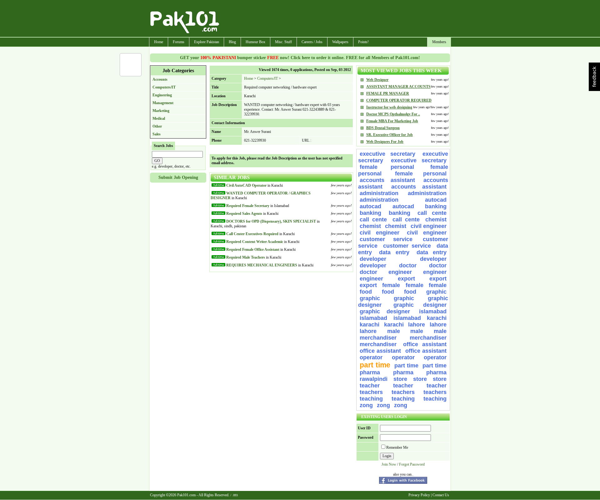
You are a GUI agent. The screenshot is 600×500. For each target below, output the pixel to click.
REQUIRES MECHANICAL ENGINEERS (261, 265)
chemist (436, 219)
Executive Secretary (387, 154)
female (391, 285)
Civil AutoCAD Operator (246, 185)
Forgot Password (412, 464)
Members (439, 42)
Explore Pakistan (206, 42)
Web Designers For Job (384, 141)
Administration (379, 193)
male (393, 331)
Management (162, 103)
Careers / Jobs (312, 42)
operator (371, 357)
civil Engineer (429, 226)
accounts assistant (387, 180)
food (366, 292)
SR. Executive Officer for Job (389, 135)
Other (157, 126)
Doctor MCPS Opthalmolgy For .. (393, 114)
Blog (232, 42)
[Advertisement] (335, 19)
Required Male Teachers (245, 257)
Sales (156, 134)
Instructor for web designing (389, 107)
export (406, 278)
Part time (375, 365)
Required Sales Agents (244, 213)
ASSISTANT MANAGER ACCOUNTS (398, 86)
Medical (158, 118)
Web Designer (377, 80)
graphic (436, 292)
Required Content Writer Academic (254, 242)
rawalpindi (374, 379)
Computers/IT (164, 87)
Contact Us (440, 495)
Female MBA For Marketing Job (392, 121)
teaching (371, 399)
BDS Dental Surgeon (383, 128)
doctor (408, 265)
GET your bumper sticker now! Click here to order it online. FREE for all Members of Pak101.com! (300, 57)
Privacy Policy (419, 495)
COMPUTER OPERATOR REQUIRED (399, 100)
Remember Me (397, 447)
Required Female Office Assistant (252, 249)
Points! (363, 42)
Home (158, 42)
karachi (437, 318)
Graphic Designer (420, 305)
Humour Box (255, 42)
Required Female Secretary (247, 206)
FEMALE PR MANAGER (387, 93)
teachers (371, 392)
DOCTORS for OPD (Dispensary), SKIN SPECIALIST (271, 221)
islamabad (433, 311)
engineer (400, 272)
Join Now (389, 464)
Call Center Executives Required (252, 234)
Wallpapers (340, 42)
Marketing (160, 111)
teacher (370, 385)
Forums (178, 42)
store (400, 379)
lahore (416, 324)
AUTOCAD (436, 200)
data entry (394, 252)
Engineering (162, 95)
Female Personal (393, 167)
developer (373, 259)
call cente (432, 213)
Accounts (160, 79)
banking (436, 206)
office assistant (425, 344)
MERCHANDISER (378, 338)
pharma (370, 372)
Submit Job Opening (178, 177)
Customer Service (386, 239)
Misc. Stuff (283, 42)
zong (366, 405)
